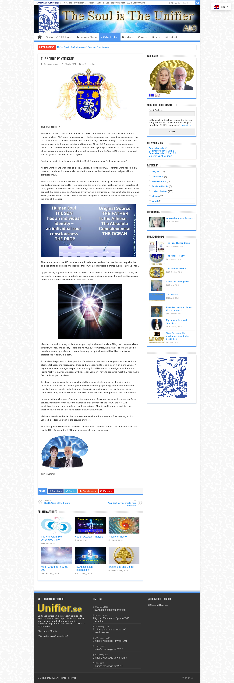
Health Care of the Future (57, 502)
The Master (172, 294)
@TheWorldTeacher (159, 599)
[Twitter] (172, 3)
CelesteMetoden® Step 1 (161, 150)
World (155, 201)
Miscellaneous (159, 181)
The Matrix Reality (175, 255)
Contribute (173, 37)
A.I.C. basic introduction (74, 3)
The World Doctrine (176, 268)
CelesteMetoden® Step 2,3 (162, 153)
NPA (51, 37)
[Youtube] (178, 3)
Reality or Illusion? (119, 536)
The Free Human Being (178, 243)
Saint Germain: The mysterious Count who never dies (177, 336)
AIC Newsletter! (60, 636)
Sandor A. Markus (51, 64)
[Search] (197, 2)
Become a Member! (49, 631)
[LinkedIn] (175, 3)
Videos (144, 37)
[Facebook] (169, 3)
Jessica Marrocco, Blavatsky (180, 218)
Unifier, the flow (110, 37)
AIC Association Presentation (84, 568)
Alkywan (156, 171)
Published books (160, 186)
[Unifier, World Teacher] (117, 19)
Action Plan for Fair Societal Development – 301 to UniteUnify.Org (117, 3)
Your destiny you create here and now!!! (121, 503)
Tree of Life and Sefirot (121, 566)
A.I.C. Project (65, 37)
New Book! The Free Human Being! (73, 47)
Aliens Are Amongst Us (177, 281)
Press (157, 37)
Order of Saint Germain (160, 156)
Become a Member (88, 37)
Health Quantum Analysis (89, 536)
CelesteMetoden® (158, 148)
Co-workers (157, 176)
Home (39, 36)
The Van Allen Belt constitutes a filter (51, 538)
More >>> (186, 125)
